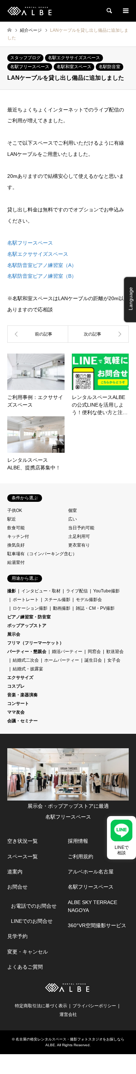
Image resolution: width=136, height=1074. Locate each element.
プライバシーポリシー (94, 1005)
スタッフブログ (25, 57)
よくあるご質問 (25, 967)
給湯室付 (16, 562)
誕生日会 (93, 660)
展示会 (13, 634)
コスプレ (16, 686)
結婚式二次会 (26, 660)
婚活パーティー (67, 651)
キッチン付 (18, 536)
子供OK (14, 510)
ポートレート (26, 599)
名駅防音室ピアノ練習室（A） (42, 265)
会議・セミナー (22, 720)
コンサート (18, 703)
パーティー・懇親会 (26, 651)
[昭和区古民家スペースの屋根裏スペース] (37, 334)
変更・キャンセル (27, 952)
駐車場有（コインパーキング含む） (42, 553)
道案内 (14, 871)
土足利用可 (79, 536)
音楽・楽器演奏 (22, 694)
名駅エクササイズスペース (74, 57)
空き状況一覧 (22, 841)
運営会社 (68, 1014)
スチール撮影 (57, 599)
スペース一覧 (22, 856)
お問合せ (17, 887)
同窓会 (94, 651)
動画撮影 (61, 608)
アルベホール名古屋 (91, 871)
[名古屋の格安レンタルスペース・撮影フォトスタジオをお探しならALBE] (30, 10)
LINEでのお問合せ (32, 921)
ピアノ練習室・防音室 (29, 616)
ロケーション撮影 (30, 608)
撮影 (11, 590)
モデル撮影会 (89, 599)
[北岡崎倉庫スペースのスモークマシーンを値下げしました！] (98, 334)
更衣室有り (79, 545)
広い (72, 519)
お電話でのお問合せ (34, 906)
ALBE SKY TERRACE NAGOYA (92, 906)
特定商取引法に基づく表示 (41, 1005)
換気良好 (16, 545)
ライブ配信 (77, 590)
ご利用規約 (80, 856)
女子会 (113, 660)
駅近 (11, 519)
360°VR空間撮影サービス (97, 925)
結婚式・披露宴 (28, 668)
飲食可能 (16, 527)
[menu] (125, 11)
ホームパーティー (61, 660)
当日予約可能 (81, 527)
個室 (72, 510)
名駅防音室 (109, 66)
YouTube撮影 (106, 590)
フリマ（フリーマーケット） (35, 642)
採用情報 (78, 841)
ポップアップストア (26, 625)
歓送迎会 (115, 651)
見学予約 (17, 936)
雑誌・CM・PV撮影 (95, 608)
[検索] (109, 11)
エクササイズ (20, 677)
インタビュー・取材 (41, 590)
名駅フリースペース (29, 66)
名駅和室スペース (74, 66)
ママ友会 (16, 712)
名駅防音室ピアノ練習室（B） (42, 276)
